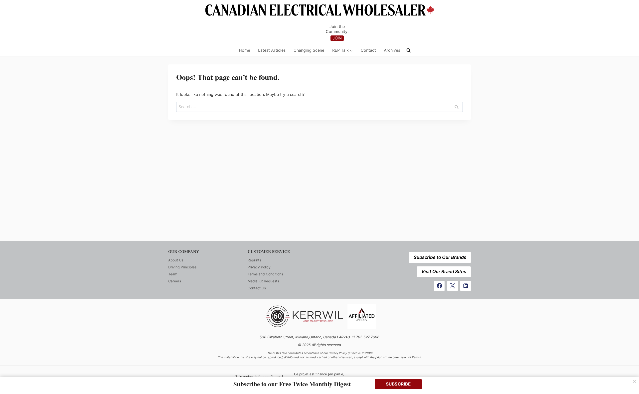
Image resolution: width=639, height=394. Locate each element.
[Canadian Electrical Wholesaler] (200, 50)
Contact (368, 50)
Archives (392, 50)
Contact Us (257, 288)
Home (244, 50)
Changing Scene (309, 50)
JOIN (337, 37)
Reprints (254, 260)
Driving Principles (182, 267)
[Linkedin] (465, 286)
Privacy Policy (259, 267)
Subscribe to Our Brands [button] (440, 257)
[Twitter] (452, 286)
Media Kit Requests (263, 281)
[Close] (634, 381)
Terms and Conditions (265, 274)
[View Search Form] (408, 50)
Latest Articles (272, 50)
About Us (175, 260)
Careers (174, 281)
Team (172, 274)
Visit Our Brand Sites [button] (443, 271)
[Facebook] (439, 286)
